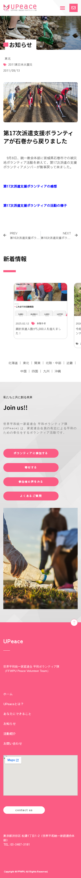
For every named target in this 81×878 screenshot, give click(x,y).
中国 (23, 371)
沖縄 (58, 371)
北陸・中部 (53, 363)
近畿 (69, 363)
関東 (37, 363)
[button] (62, 8)
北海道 (13, 363)
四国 (35, 371)
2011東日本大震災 (20, 64)
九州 (46, 371)
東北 (8, 58)
